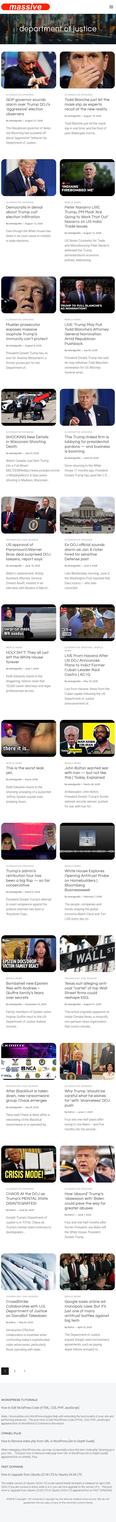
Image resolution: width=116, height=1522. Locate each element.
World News (73, 202)
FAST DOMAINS (12, 1466)
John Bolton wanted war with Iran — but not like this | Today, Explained (87, 772)
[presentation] (28, 70)
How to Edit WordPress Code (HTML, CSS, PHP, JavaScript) (40, 1408)
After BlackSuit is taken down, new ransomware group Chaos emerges (27, 1095)
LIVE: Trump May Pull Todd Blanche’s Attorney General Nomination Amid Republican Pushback (87, 334)
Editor (71, 1112)
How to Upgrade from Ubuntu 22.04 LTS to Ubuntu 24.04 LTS (41, 1474)
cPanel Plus (11, 1433)
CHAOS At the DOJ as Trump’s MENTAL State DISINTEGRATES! (27, 1198)
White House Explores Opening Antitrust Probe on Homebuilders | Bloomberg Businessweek (87, 880)
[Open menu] (111, 7)
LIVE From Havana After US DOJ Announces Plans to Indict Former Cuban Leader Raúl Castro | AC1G (86, 665)
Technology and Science (22, 540)
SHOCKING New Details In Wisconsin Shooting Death (27, 441)
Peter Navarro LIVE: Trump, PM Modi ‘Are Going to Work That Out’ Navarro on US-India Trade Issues (86, 216)
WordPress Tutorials (19, 1399)
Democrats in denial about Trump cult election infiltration (24, 212)
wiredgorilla (15, 120)
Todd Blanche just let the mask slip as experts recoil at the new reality (87, 104)
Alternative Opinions (20, 95)
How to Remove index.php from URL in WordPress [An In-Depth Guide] (47, 1441)
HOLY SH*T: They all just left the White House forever (27, 657)
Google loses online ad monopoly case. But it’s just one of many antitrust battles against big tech (87, 1311)
